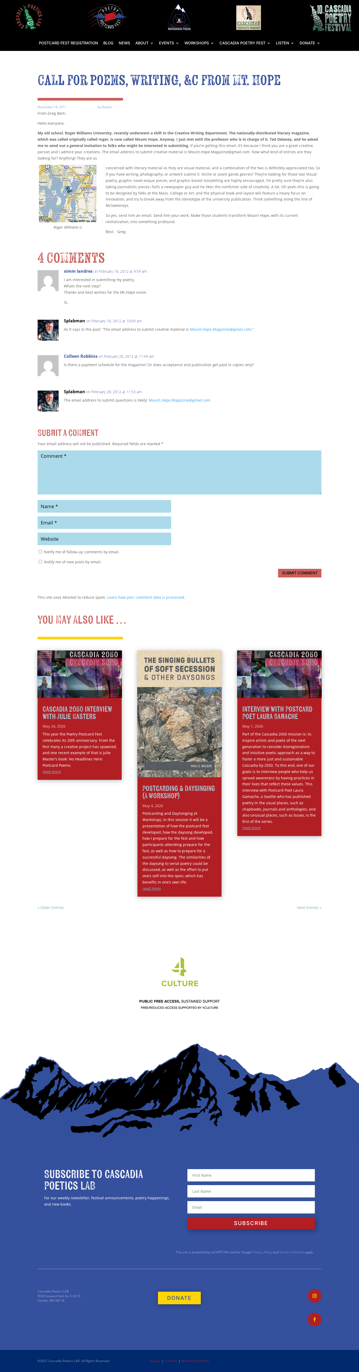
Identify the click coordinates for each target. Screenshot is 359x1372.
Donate (307, 43)
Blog (108, 43)
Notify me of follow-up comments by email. (82, 551)
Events (166, 43)
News (124, 43)
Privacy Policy (262, 1252)
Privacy (155, 1361)
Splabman (74, 321)
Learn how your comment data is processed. (146, 597)
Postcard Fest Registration (68, 43)
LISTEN (282, 43)
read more (52, 771)
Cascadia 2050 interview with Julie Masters (77, 713)
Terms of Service (291, 1252)
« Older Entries (51, 907)
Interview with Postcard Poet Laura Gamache (277, 713)
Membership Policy (195, 1361)
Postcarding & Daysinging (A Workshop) (178, 792)
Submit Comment (300, 573)
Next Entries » (309, 907)
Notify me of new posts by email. (72, 561)
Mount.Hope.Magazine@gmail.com (220, 329)
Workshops (196, 43)
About (141, 43)
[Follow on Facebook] (314, 1319)
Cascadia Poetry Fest (242, 43)
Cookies (171, 1361)
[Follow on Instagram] (314, 1296)
